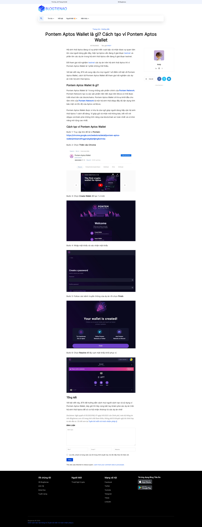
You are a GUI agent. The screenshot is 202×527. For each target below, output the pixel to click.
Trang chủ (96, 29)
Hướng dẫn (105, 29)
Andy (109, 45)
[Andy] (159, 55)
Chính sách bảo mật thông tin (37, 523)
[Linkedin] (156, 68)
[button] (41, 18)
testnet (127, 53)
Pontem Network (126, 90)
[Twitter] (162, 68)
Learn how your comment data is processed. (109, 465)
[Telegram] (159, 68)
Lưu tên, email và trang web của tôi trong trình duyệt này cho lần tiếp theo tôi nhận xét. (99, 455)
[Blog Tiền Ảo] (57, 8)
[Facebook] (159, 79)
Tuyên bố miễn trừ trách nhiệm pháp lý (103, 421)
